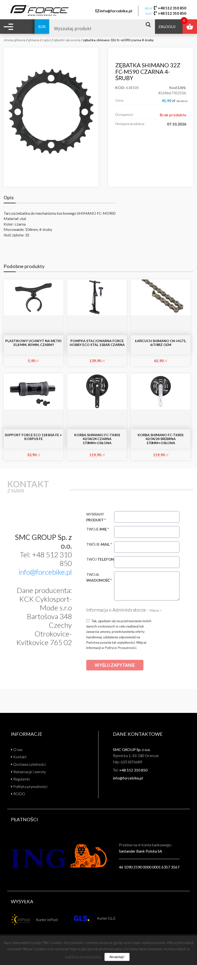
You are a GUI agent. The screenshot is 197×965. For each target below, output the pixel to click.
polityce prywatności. (83, 956)
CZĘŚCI (46, 40)
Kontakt (20, 756)
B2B (42, 26)
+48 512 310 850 (172, 8)
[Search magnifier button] (149, 24)
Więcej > (155, 610)
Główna (33, 40)
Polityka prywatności (30, 786)
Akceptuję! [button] (117, 957)
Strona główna (14, 40)
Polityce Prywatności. (121, 648)
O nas (18, 749)
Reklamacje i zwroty (29, 771)
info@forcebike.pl (116, 10)
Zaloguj (167, 26)
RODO (19, 793)
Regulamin (21, 779)
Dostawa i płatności (29, 764)
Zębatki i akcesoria (66, 40)
